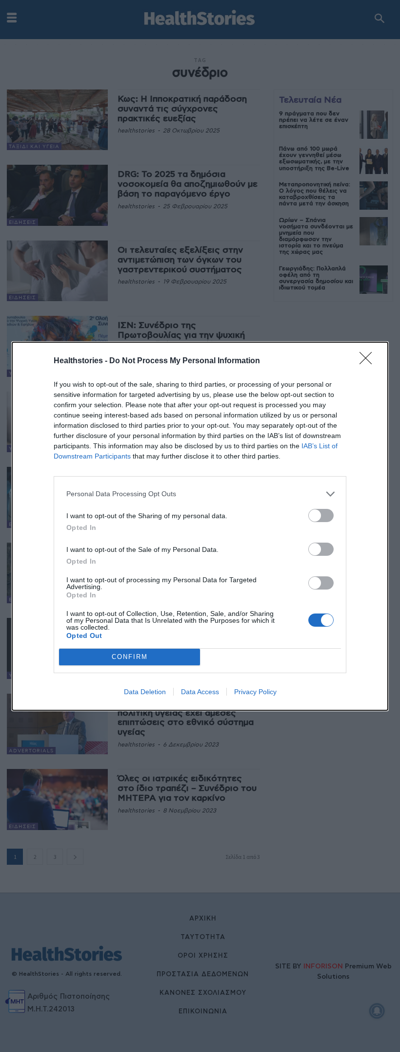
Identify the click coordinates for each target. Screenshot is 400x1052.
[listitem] (200, 494)
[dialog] (200, 526)
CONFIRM (130, 656)
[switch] (321, 515)
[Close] (369, 361)
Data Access (200, 692)
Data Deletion (145, 692)
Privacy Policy (255, 692)
